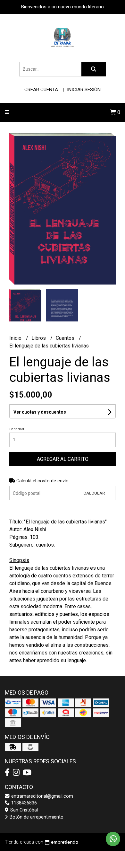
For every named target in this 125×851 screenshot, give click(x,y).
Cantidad (16, 429)
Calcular (94, 493)
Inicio (16, 338)
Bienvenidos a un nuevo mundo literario (62, 7)
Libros (39, 338)
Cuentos (66, 338)
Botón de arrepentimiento (35, 817)
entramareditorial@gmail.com (41, 796)
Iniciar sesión (84, 89)
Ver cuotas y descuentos (39, 412)
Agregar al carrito (62, 459)
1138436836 (23, 803)
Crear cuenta (41, 89)
